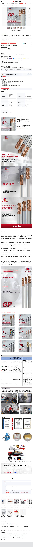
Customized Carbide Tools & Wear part (5, 526)
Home (1, 5)
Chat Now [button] (25, 43)
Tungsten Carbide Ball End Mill (14, 535)
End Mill (16, 5)
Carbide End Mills (3, 524)
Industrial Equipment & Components (7, 5)
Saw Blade (17, 526)
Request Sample (15, 45)
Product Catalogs (12, 523)
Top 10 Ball (19, 537)
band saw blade (26, 526)
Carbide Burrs (26, 524)
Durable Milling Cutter (22, 535)
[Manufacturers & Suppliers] (16, 1)
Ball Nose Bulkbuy (3, 539)
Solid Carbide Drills (11, 524)
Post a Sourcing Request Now (24, 492)
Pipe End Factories (23, 533)
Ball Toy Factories (17, 533)
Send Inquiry (8, 43)
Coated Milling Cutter (13, 537)
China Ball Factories (3, 533)
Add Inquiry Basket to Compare (16, 30)
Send (7, 492)
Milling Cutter (13, 5)
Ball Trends (23, 537)
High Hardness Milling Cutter (5, 535)
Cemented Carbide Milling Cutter (5, 537)
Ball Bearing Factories (11, 533)
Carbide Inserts (18, 524)
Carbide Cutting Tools (11, 526)
